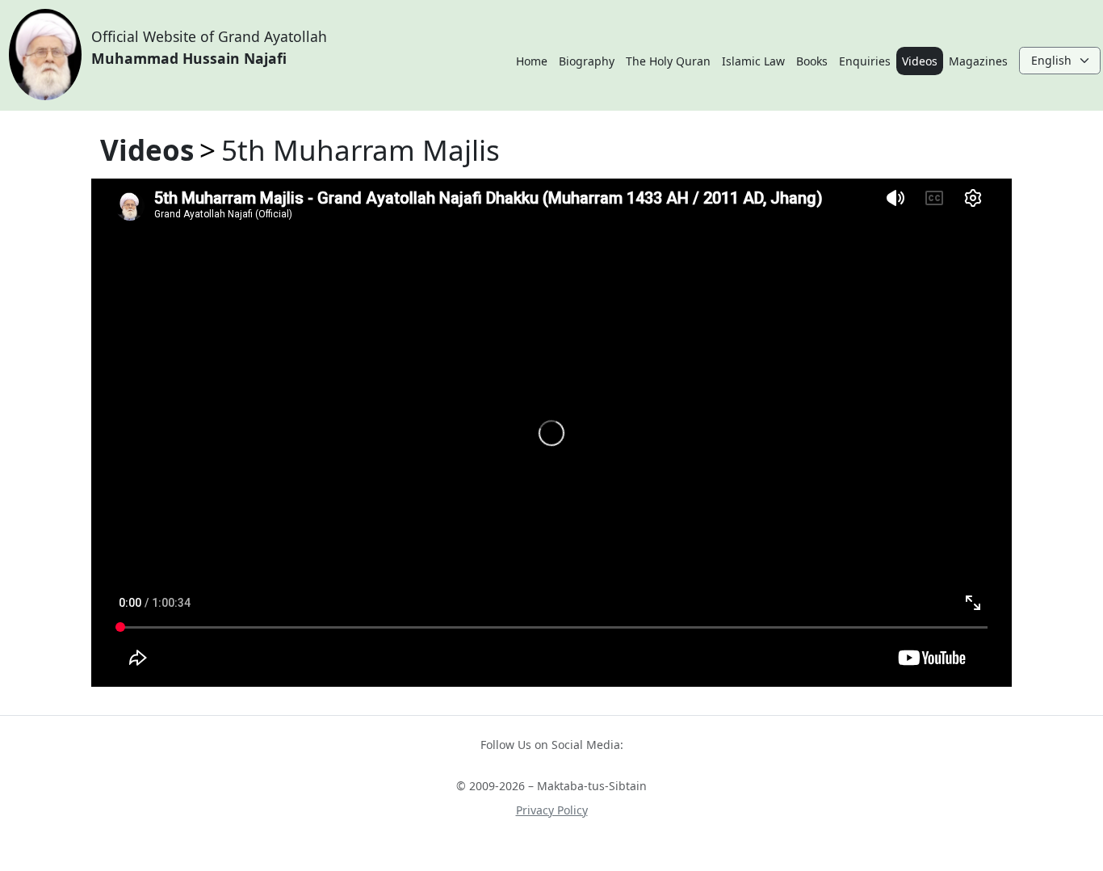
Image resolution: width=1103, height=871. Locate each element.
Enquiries (865, 61)
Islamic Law (753, 61)
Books (812, 61)
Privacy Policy (552, 810)
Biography (586, 61)
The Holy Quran (668, 61)
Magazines (978, 61)
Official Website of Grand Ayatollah (209, 47)
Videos (919, 61)
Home (531, 61)
